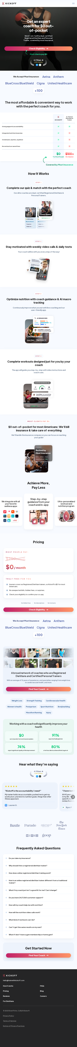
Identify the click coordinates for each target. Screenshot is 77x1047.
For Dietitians (8, 1001)
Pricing (6, 991)
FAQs (42, 985)
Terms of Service (9, 1020)
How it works (8, 985)
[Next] (73, 797)
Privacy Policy (8, 1015)
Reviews (6, 996)
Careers (43, 996)
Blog (42, 991)
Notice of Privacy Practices (14, 1026)
